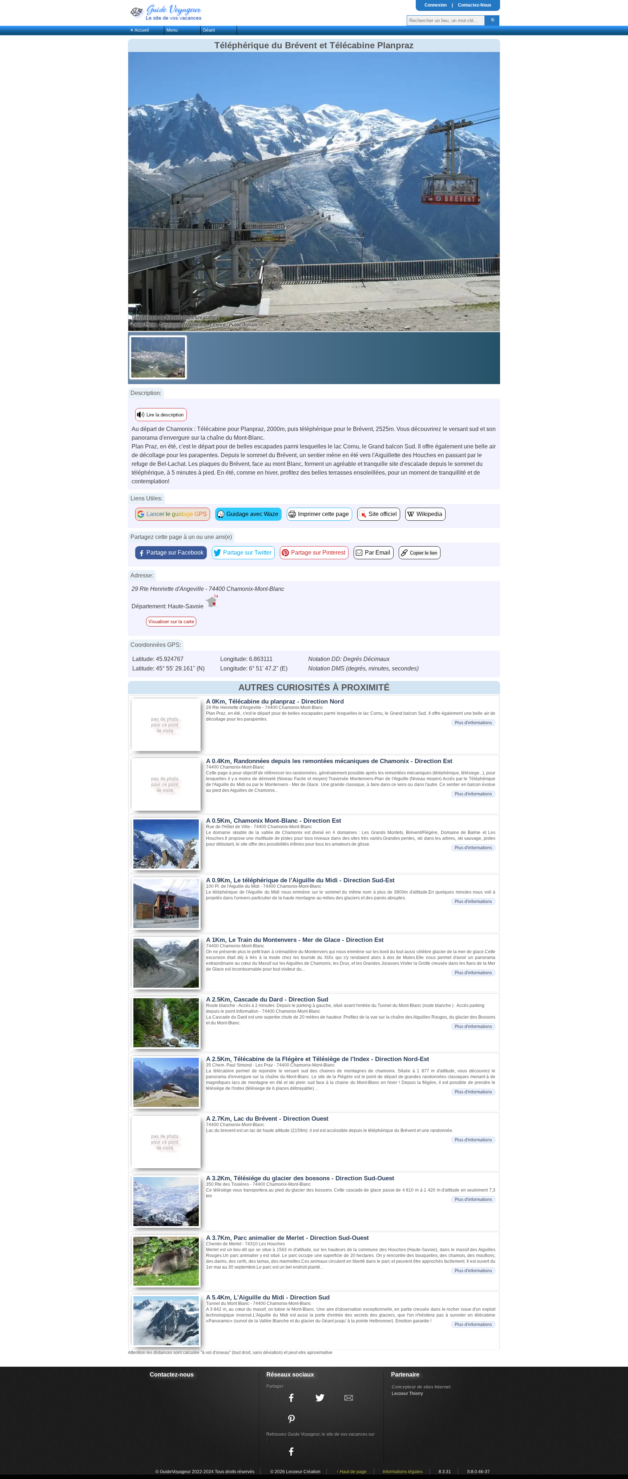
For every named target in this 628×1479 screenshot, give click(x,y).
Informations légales (403, 1471)
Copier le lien (423, 553)
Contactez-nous (172, 1374)
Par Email (377, 552)
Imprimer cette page (323, 514)
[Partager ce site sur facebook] (291, 1398)
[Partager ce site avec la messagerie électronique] (348, 1398)
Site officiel (383, 514)
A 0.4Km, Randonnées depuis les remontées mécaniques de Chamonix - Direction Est (329, 761)
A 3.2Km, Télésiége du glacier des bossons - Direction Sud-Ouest (300, 1178)
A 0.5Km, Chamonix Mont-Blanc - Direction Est (273, 820)
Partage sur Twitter (247, 552)
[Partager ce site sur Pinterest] (291, 1419)
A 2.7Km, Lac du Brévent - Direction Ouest (267, 1118)
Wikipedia (429, 514)
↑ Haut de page (352, 1471)
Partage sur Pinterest (318, 552)
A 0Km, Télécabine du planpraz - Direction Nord (275, 701)
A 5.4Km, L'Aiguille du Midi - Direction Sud (268, 1297)
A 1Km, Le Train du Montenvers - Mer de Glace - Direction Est (295, 939)
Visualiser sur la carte (171, 621)
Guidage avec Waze (252, 514)
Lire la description (165, 415)
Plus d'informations (473, 722)
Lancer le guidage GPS (176, 514)
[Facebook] (291, 1451)
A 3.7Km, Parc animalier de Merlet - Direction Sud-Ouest (287, 1237)
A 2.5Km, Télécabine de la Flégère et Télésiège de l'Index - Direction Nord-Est (317, 1059)
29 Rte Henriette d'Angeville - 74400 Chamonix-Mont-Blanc (208, 589)
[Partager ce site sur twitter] (320, 1398)
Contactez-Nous (474, 5)
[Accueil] (165, 11)
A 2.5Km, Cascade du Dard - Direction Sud (267, 999)
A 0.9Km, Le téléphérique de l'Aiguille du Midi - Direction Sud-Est (300, 880)
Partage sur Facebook (175, 552)
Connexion (435, 5)
